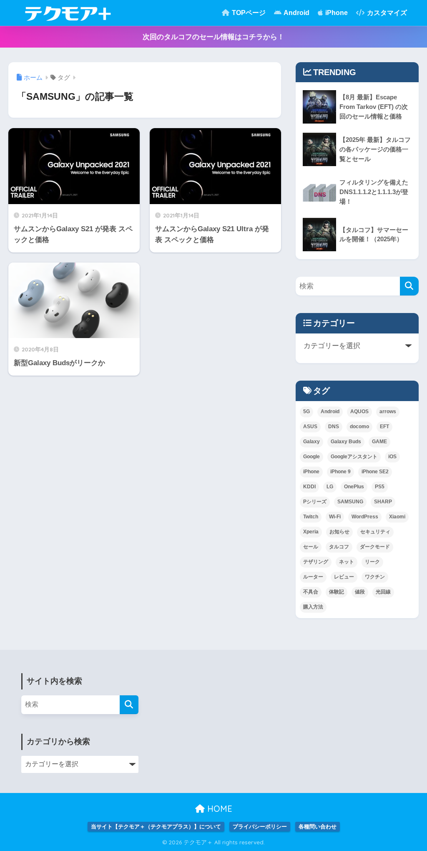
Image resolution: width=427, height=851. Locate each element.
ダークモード (375, 547)
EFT (384, 426)
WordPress (365, 517)
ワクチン (375, 577)
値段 (360, 592)
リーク (372, 562)
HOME (218, 808)
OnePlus (354, 487)
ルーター (313, 577)
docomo (359, 426)
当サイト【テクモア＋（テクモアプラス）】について (156, 826)
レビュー (344, 577)
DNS (333, 426)
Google (311, 457)
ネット (346, 562)
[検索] (409, 286)
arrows (387, 411)
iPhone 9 (340, 472)
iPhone (336, 12)
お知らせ (339, 532)
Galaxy (311, 441)
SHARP (383, 502)
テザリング (315, 562)
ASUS (310, 426)
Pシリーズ (315, 502)
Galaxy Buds (346, 441)
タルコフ (339, 547)
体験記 (336, 592)
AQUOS (359, 411)
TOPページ (248, 12)
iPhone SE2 (375, 472)
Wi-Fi (335, 517)
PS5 (379, 487)
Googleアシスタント (354, 457)
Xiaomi (397, 517)
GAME (379, 441)
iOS (392, 457)
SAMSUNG (350, 502)
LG (330, 487)
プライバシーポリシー (260, 826)
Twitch (310, 517)
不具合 (310, 592)
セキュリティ (375, 532)
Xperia (311, 532)
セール (310, 547)
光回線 (383, 592)
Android (295, 12)
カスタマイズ (386, 12)
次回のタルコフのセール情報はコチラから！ (213, 37)
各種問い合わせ (318, 826)
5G (306, 411)
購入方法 (313, 607)
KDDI (309, 487)
